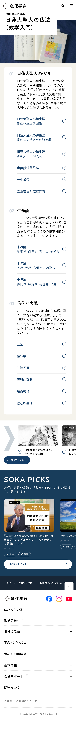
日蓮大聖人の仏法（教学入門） (51, 583)
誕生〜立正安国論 (31, 121)
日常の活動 (12, 631)
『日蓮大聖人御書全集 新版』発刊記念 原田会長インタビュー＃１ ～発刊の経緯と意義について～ (28, 539)
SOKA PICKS (17, 564)
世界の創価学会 (15, 654)
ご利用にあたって (26, 701)
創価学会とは (17, 460)
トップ (7, 583)
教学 (12, 554)
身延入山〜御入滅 (31, 154)
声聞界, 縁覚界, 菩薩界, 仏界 (37, 282)
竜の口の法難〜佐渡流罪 (34, 137)
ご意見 (8, 701)
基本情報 (10, 665)
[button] (9, 438)
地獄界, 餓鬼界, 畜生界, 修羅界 (38, 249)
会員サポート (13, 676)
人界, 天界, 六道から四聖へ (36, 266)
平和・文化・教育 (15, 642)
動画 (26, 554)
